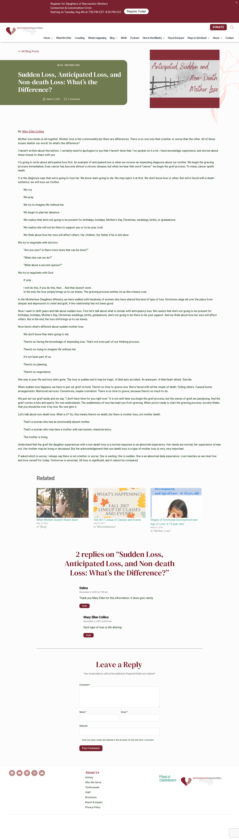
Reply (84, 617)
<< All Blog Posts (28, 62)
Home (46, 49)
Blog (112, 49)
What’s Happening (97, 49)
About (216, 49)
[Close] (236, 2)
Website (83, 737)
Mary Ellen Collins (33, 142)
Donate (218, 38)
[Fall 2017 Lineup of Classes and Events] (119, 514)
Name (83, 723)
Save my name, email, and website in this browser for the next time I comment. (118, 751)
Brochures (91, 808)
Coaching (80, 49)
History (89, 788)
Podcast (134, 49)
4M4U (124, 49)
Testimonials (92, 798)
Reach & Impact (176, 49)
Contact (229, 49)
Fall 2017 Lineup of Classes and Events (117, 531)
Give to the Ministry (152, 49)
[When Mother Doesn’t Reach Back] (63, 514)
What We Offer (63, 49)
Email (124, 723)
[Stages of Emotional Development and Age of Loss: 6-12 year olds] (176, 514)
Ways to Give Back (196, 49)
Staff (88, 803)
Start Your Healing (152, 17)
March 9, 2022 (53, 110)
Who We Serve (93, 793)
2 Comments (74, 110)
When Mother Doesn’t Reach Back (57, 531)
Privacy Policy (92, 818)
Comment (84, 696)
